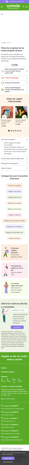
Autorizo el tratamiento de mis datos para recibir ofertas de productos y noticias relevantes (20, 318)
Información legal (7, 372)
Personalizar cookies (8, 461)
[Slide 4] (8, 42)
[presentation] (4, 117)
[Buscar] (23, 7)
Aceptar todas (8, 458)
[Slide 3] (6, 42)
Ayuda (3, 368)
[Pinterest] (20, 380)
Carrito (26, 7)
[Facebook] (3, 380)
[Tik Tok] (14, 381)
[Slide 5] (10, 42)
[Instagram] (9, 380)
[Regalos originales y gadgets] (13, 5)
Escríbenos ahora (9, 399)
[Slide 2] (4, 42)
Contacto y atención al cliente (11, 386)
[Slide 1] (2, 42)
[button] (9, 131)
